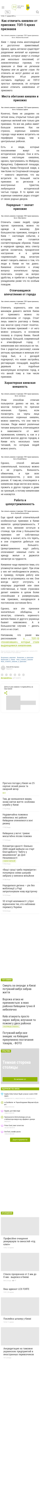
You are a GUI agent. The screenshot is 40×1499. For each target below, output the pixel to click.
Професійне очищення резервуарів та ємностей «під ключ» (19, 1241)
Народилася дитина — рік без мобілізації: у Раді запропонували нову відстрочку (20, 888)
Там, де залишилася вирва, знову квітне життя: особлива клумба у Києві (19, 801)
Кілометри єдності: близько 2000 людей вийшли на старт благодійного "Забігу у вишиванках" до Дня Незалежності (18, 851)
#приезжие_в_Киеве (8, 660)
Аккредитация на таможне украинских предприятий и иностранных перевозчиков (18, 1351)
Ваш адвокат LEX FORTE (16, 1289)
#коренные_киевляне (8, 658)
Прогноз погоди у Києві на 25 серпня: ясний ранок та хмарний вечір (19, 786)
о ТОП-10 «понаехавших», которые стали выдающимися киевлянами (20, 642)
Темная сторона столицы (17, 1065)
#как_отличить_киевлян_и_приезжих (13, 662)
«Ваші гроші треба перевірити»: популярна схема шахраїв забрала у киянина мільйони (20, 872)
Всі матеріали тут (20, 1079)
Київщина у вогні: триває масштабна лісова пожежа (17, 835)
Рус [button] (7, 12)
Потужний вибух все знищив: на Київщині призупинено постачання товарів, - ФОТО (18, 1038)
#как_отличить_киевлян (24, 660)
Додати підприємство (20, 1140)
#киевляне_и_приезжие (25, 658)
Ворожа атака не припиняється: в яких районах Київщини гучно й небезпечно (19, 1004)
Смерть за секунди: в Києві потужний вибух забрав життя (19, 989)
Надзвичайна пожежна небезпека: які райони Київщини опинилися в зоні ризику (18, 819)
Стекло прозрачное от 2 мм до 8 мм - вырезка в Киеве (19, 1276)
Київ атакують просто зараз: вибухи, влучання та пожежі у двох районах (19, 1020)
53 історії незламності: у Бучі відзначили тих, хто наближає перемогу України (19, 904)
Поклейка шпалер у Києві (17, 1318)
